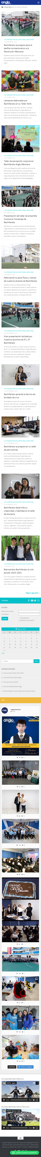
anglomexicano (20, 718)
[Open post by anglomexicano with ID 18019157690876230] (20, 831)
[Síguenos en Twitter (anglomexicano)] (35, 600)
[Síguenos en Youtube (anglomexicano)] (32, 600)
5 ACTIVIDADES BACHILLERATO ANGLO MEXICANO (19, 39)
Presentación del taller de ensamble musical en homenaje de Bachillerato (20, 219)
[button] (20, 1091)
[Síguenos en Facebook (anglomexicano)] (29, 600)
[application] (20, 1091)
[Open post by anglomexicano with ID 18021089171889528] (20, 1018)
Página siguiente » (33, 593)
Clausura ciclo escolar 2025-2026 (13, 673)
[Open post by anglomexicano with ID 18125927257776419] (20, 736)
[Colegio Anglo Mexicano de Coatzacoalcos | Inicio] (7, 2)
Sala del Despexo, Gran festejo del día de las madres (19, 691)
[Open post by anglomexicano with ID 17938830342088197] (20, 959)
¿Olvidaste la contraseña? (26, 620)
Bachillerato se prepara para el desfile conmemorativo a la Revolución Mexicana (18, 48)
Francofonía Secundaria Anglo (12, 677)
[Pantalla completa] (37, 1100)
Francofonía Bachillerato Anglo (12, 686)
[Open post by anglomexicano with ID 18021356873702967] (20, 802)
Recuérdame (25, 618)
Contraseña (5, 614)
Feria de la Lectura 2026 (10, 682)
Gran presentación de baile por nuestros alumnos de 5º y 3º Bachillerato (18, 339)
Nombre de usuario (7, 611)
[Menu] (38, 2)
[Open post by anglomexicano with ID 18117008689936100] (20, 909)
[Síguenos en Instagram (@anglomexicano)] (38, 600)
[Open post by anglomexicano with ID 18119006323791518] (20, 988)
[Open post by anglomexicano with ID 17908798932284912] (20, 772)
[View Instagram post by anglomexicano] (37, 753)
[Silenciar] (34, 1100)
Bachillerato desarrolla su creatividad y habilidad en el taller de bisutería (19, 510)
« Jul (2, 653)
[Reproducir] (4, 1100)
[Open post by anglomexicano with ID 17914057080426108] (20, 1047)
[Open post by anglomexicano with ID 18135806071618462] (20, 860)
